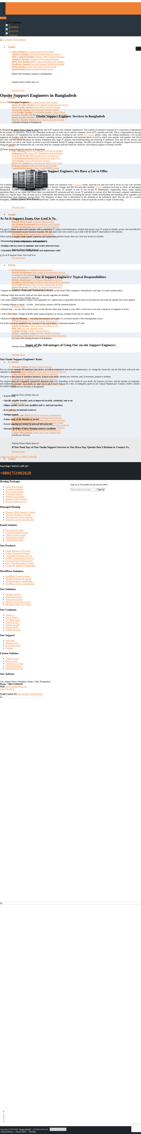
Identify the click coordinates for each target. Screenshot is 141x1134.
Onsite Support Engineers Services (39, 372)
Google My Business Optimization (21, 566)
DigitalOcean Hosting (15, 497)
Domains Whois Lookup (33, 222)
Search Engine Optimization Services (37, 285)
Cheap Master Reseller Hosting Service (40, 105)
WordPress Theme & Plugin (18, 576)
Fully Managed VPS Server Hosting (37, 151)
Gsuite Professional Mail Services (35, 326)
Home (2, 102)
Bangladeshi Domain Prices (32, 234)
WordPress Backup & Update (18, 579)
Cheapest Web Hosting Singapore (35, 59)
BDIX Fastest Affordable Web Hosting (38, 62)
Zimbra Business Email (16, 535)
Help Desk (10, 640)
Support (13, 35)
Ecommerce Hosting (14, 489)
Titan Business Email (15, 538)
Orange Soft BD (25, 1129)
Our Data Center (13, 620)
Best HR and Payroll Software (36, 430)
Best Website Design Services (32, 270)
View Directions (7, 689)
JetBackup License (14, 597)
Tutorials (9, 648)
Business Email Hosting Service (32, 69)
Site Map (32, 1131)
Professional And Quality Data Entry (39, 336)
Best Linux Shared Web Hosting (33, 52)
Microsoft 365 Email (14, 530)
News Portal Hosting (15, 492)
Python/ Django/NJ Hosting (18, 553)
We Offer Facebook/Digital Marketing (37, 287)
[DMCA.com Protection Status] (58, 1129)
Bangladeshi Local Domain (36, 224)
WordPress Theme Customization (20, 584)
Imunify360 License (14, 668)
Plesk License (11, 661)
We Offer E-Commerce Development (40, 275)
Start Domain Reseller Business (35, 227)
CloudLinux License (14, 663)
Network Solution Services (32, 367)
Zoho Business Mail (14, 540)
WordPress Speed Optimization (19, 581)
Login (3, 18)
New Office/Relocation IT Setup (20, 563)
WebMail (14, 27)
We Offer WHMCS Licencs (36, 333)
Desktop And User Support (34, 379)
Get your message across (27, 328)
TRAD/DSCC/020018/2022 (30, 694)
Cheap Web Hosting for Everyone (34, 66)
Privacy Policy (21, 1131)
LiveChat (14, 31)
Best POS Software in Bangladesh (36, 415)
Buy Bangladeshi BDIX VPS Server (37, 163)
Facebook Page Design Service (19, 561)
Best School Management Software (37, 418)
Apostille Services (13, 594)
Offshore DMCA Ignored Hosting (38, 57)
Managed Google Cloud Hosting (20, 520)
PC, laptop (89, 135)
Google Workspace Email (17, 533)
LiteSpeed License (14, 666)
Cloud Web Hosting (14, 494)
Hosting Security (13, 625)
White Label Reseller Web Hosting (35, 102)
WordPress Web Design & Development (40, 282)
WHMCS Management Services (20, 558)
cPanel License (12, 658)
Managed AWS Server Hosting (19, 517)
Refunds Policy (12, 627)
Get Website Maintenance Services (37, 280)
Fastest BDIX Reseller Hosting (36, 107)
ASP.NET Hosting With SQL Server (36, 54)
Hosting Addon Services (16, 501)
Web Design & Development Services (38, 272)
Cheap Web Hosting (14, 487)
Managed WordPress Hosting (18, 515)
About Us (10, 615)
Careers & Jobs (12, 622)
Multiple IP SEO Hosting (16, 499)
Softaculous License (14, 599)
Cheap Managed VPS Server (18, 551)
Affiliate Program (13, 630)
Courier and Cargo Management (36, 432)
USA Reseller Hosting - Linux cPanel (38, 112)
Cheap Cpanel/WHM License (35, 168)
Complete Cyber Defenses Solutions (35, 374)
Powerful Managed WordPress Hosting (38, 64)
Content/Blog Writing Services (19, 556)
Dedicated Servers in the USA (36, 158)
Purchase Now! (18, 90)
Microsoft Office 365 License (18, 604)
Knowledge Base (13, 645)
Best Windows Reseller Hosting (38, 120)
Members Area (12, 643)
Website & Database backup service (35, 321)
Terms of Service (7, 1131)
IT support (77, 185)
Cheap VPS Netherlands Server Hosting (37, 153)
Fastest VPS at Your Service (35, 156)
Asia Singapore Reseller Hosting (35, 110)
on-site (98, 187)
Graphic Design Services (30, 331)
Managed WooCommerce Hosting (20, 512)
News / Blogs (11, 617)
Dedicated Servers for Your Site (34, 166)
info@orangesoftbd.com (16, 686)
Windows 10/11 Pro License (18, 602)
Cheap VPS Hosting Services (31, 161)
